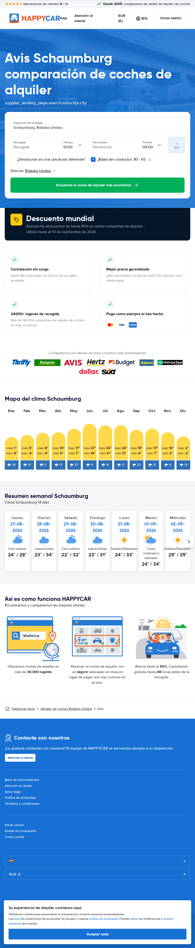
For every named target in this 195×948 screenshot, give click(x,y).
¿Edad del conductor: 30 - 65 (122, 159)
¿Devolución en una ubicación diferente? (50, 159)
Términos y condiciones (22, 804)
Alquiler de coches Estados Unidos (66, 709)
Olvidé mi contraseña (20, 831)
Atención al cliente (83, 18)
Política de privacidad (20, 798)
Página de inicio (23, 709)
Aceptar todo (98, 934)
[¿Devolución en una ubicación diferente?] (12, 159)
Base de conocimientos (22, 780)
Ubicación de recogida (28, 123)
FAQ (63, 18)
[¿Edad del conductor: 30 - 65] (93, 159)
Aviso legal (13, 792)
